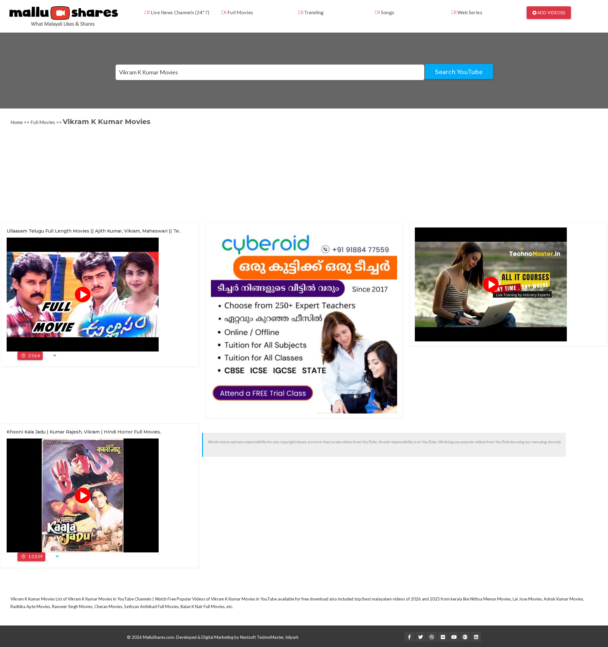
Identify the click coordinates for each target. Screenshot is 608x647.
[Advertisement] (193, 178)
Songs (387, 12)
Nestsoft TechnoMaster (261, 637)
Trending (313, 12)
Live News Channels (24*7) (179, 12)
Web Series (469, 12)
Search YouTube (459, 71)
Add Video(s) (550, 12)
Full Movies (239, 12)
